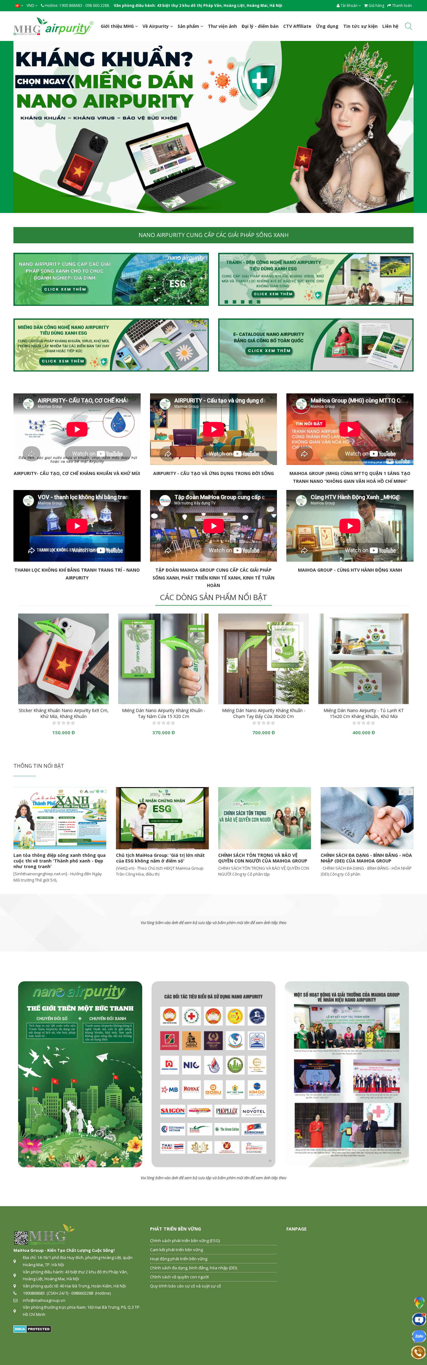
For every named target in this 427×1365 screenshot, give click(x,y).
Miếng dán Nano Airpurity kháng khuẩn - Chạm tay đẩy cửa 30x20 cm (263, 713)
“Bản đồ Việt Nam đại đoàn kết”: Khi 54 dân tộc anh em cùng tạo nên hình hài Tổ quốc (376, 860)
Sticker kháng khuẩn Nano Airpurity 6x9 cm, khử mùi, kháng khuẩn (63, 713)
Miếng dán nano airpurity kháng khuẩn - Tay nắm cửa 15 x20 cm (163, 713)
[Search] (408, 27)
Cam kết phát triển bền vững (176, 1249)
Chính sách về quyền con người (179, 1277)
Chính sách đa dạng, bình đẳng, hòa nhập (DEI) (193, 1268)
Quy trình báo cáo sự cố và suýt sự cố (185, 1286)
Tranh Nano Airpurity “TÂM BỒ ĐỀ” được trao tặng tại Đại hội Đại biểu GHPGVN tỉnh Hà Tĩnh (273, 860)
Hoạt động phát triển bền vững (178, 1258)
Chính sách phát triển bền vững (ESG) (185, 1240)
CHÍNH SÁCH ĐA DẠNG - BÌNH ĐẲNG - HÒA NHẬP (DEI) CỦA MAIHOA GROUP (68, 858)
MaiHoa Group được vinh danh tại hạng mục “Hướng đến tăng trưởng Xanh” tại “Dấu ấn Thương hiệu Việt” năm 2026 (169, 860)
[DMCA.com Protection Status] (32, 1329)
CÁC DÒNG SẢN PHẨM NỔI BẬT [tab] (213, 597)
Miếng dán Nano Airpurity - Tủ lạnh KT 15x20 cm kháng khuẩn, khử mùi (364, 713)
